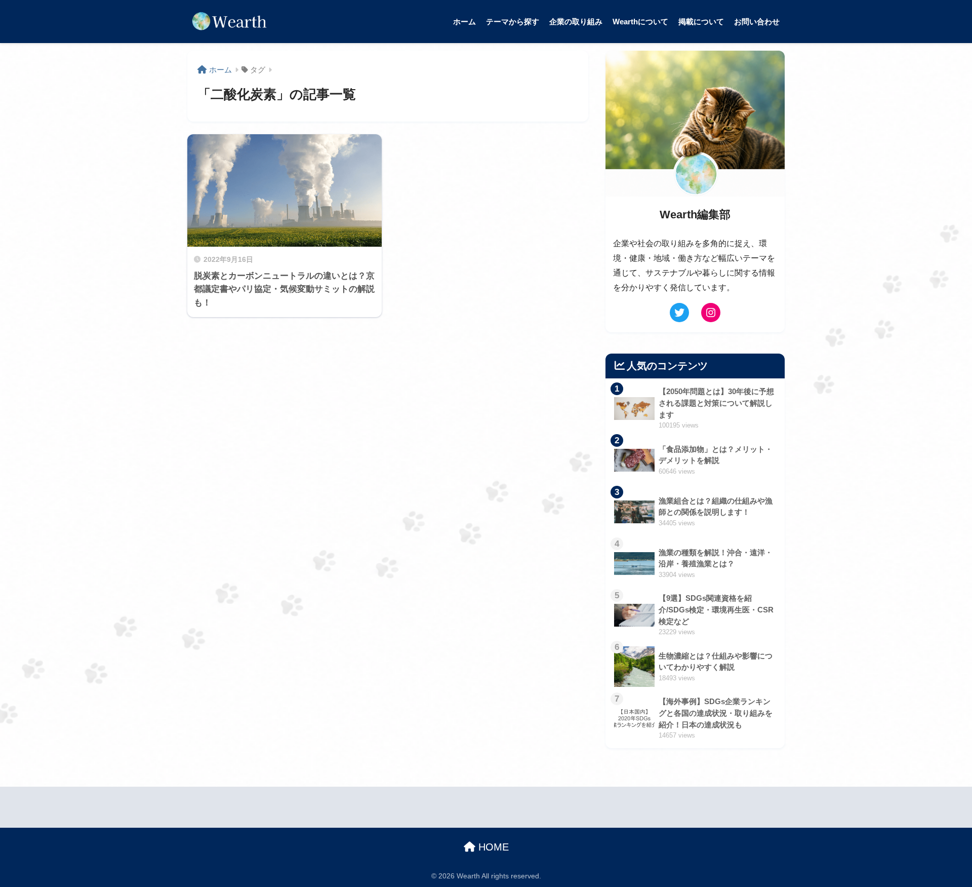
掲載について (701, 21)
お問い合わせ (757, 21)
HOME (492, 847)
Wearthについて (640, 21)
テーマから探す (512, 21)
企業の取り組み (575, 21)
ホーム (464, 21)
